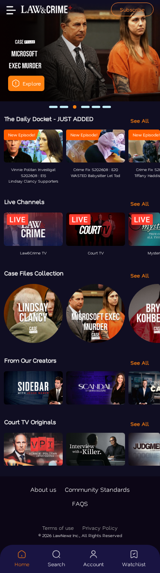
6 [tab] (106, 107)
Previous (12, 50)
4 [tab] (85, 107)
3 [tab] (74, 107)
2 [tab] (64, 107)
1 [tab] (53, 107)
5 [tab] (96, 107)
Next (147, 50)
